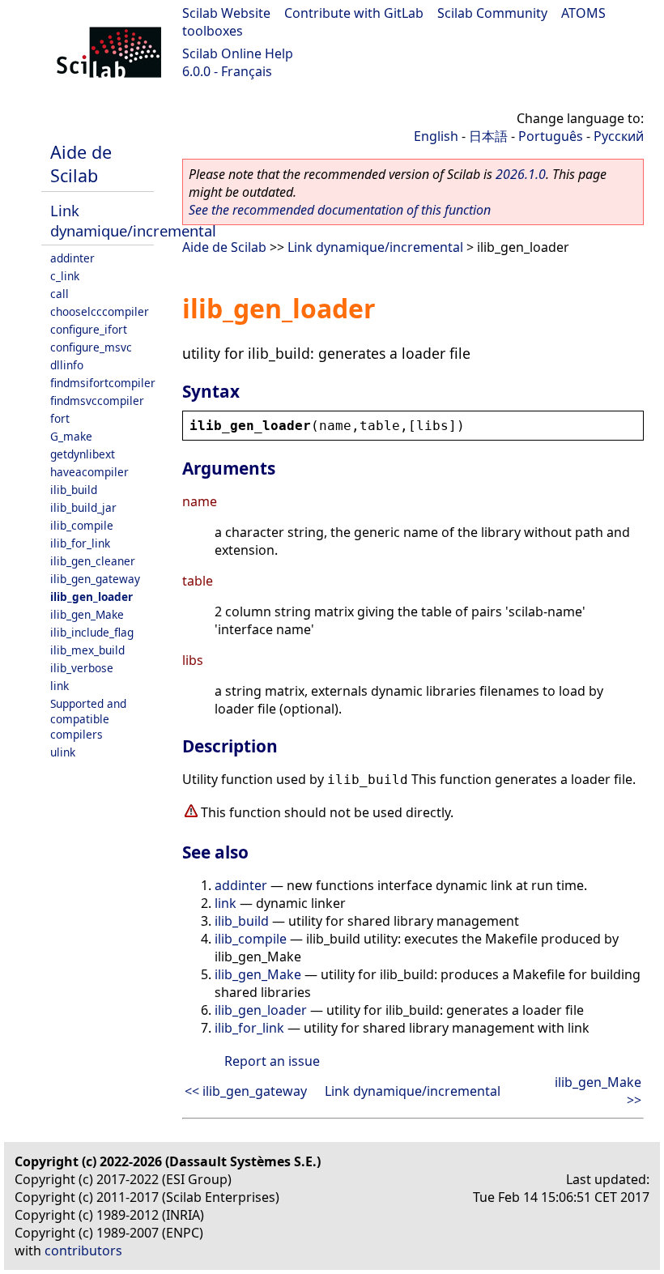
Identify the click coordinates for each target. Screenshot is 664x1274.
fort (60, 418)
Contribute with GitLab (354, 13)
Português (550, 136)
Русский (619, 136)
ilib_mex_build (87, 650)
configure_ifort (88, 329)
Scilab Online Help (237, 53)
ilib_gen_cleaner (92, 561)
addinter (72, 258)
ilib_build (73, 489)
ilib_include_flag (92, 632)
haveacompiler (89, 471)
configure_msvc (91, 347)
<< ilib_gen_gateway (246, 1091)
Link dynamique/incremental (133, 220)
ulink (62, 752)
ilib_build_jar (83, 507)
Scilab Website (226, 13)
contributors (83, 1250)
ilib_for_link (80, 543)
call (59, 293)
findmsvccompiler (97, 400)
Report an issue (272, 1061)
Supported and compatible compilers (88, 719)
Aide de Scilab (81, 163)
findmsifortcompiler (102, 382)
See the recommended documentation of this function (340, 210)
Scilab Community (492, 13)
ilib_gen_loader (91, 596)
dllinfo (66, 365)
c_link (64, 275)
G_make (71, 436)
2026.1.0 (521, 174)
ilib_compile (81, 525)
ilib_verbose (81, 667)
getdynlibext (82, 454)
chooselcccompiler (99, 311)
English (436, 136)
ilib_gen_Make (87, 614)
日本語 (488, 136)
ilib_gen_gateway (95, 578)
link (59, 685)
